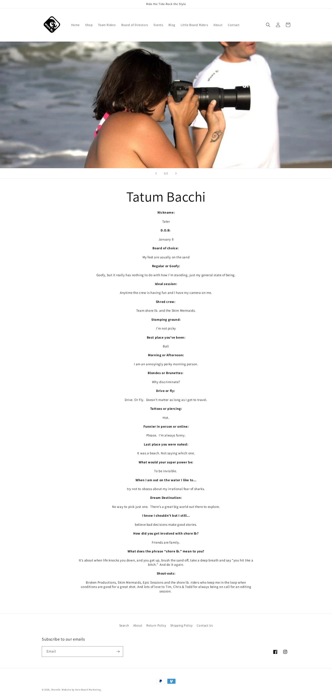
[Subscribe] (118, 651)
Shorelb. (56, 689)
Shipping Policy (181, 625)
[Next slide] (176, 173)
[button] (268, 25)
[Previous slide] (156, 173)
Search (124, 625)
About (137, 625)
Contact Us (205, 625)
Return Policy (156, 625)
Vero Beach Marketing (88, 689)
